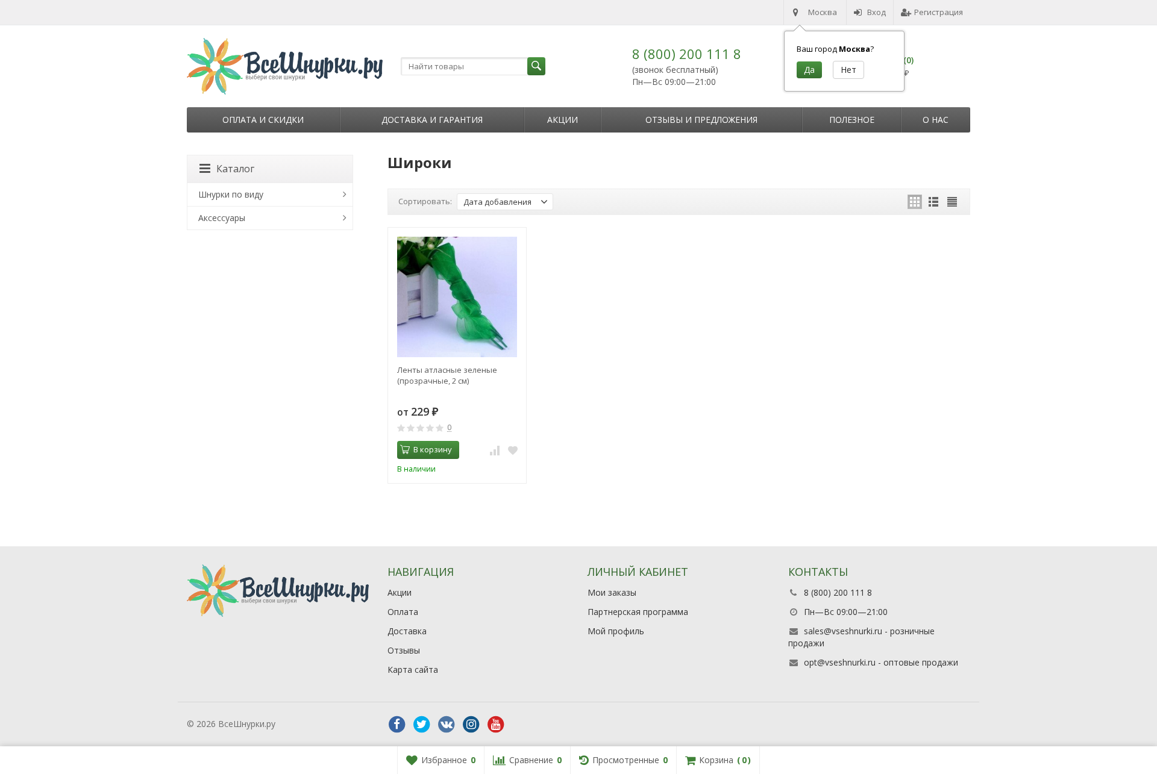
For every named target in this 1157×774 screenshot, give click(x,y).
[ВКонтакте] (446, 724)
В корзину (432, 449)
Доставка (407, 631)
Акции (562, 119)
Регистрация (938, 12)
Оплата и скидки (263, 119)
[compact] (952, 202)
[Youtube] (496, 724)
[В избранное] (513, 450)
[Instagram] (471, 724)
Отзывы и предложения (701, 119)
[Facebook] (397, 724)
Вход (876, 12)
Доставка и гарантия (432, 119)
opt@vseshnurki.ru (840, 662)
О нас (935, 119)
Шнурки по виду (230, 194)
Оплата (402, 611)
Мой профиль (616, 631)
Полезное (851, 119)
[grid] (915, 202)
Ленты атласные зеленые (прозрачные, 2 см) (447, 375)
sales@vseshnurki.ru (843, 631)
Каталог (235, 168)
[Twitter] (421, 724)
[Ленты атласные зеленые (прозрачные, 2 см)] (457, 297)
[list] (933, 202)
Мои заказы (612, 592)
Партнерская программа (638, 611)
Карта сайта (412, 669)
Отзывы (403, 650)
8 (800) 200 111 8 (686, 54)
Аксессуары (221, 217)
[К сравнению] (495, 450)
